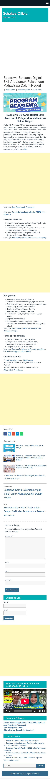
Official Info (7, 370)
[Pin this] (13, 433)
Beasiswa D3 (11, 475)
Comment (9, 536)
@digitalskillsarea (12, 360)
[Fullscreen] (43, 711)
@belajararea (28, 360)
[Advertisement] (25, 48)
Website (8, 580)
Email (7, 571)
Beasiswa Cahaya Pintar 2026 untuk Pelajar (29, 446)
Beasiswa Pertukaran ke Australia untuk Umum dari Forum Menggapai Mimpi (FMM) (24, 350)
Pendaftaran (18, 370)
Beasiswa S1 (40, 475)
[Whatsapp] (21, 433)
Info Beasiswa (8, 478)
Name (7, 563)
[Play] (6, 711)
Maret (17, 478)
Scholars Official (15, 13)
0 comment (37, 90)
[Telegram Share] (17, 433)
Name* (5, 602)
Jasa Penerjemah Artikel (13, 727)
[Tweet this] (9, 433)
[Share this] (5, 433)
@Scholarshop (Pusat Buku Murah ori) (18, 730)
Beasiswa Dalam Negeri (25, 475)
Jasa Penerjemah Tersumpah (23, 207)
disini (25, 149)
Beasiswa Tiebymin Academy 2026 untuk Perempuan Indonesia (31, 467)
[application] (25, 701)
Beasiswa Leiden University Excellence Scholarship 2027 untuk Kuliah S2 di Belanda (30, 457)
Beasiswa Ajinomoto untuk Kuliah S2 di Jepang (29, 237)
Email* (5, 610)
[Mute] (40, 711)
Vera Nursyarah (24, 90)
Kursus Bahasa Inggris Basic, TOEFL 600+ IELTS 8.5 (24, 723)
